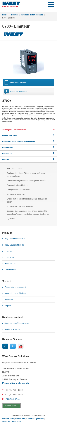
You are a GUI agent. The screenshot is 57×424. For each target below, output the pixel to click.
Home (4, 15)
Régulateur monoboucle (15, 239)
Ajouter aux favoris (12, 329)
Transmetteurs (10, 270)
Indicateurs (9, 257)
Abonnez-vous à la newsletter (17, 323)
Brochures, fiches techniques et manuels (18, 141)
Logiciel (5, 159)
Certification (7, 153)
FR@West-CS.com (13, 399)
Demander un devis (18, 82)
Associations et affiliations (15, 293)
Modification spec (9, 135)
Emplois (8, 306)
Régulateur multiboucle (14, 245)
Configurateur (8, 147)
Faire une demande (18, 92)
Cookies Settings (11, 405)
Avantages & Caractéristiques (14, 130)
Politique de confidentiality (11, 421)
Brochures (9, 299)
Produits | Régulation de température (27, 15)
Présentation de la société (15, 287)
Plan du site (20, 419)
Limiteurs (8, 251)
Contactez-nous (7, 419)
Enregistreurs (10, 264)
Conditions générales (35, 419)
